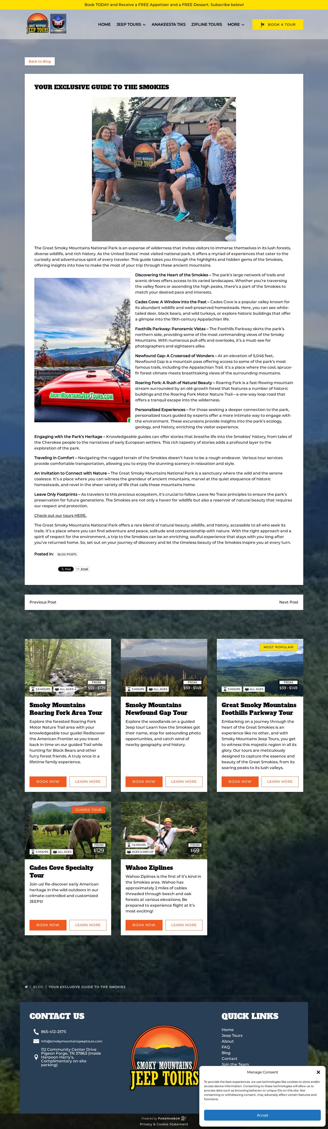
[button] (318, 1072)
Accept (262, 1115)
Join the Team (235, 1064)
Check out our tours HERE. (60, 515)
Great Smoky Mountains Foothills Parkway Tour (259, 709)
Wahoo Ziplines (149, 868)
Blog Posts (67, 554)
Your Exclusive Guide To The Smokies (88, 987)
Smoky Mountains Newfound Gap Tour (157, 709)
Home (104, 24)
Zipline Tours (206, 24)
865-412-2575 (53, 1031)
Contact (229, 1058)
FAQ (226, 1047)
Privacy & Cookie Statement (164, 1124)
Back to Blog (40, 61)
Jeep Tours (232, 1035)
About (228, 1041)
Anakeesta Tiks (169, 24)
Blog (39, 987)
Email (84, 569)
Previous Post (43, 602)
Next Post (288, 602)
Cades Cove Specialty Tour (61, 871)
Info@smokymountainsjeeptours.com (71, 1041)
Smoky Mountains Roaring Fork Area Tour (66, 709)
